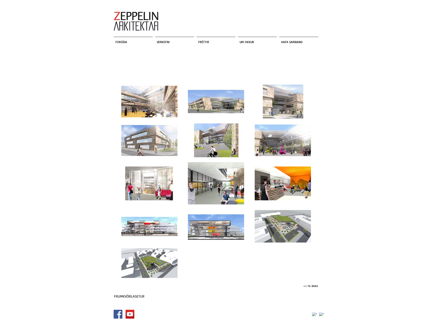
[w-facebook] (314, 314)
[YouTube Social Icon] (130, 314)
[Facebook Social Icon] (118, 314)
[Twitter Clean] (307, 312)
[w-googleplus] (321, 314)
